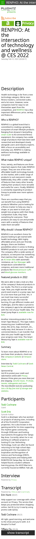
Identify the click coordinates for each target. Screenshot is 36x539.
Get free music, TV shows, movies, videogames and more (17, 382)
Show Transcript (18, 533)
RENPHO (20, 110)
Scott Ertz (6, 411)
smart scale (6, 134)
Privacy (24, 375)
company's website (13, 356)
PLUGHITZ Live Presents (8, 10)
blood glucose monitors (15, 272)
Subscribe (10, 18)
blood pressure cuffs (22, 269)
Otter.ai (14, 492)
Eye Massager (20, 262)
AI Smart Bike (10, 259)
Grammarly (25, 492)
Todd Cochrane (19, 363)
